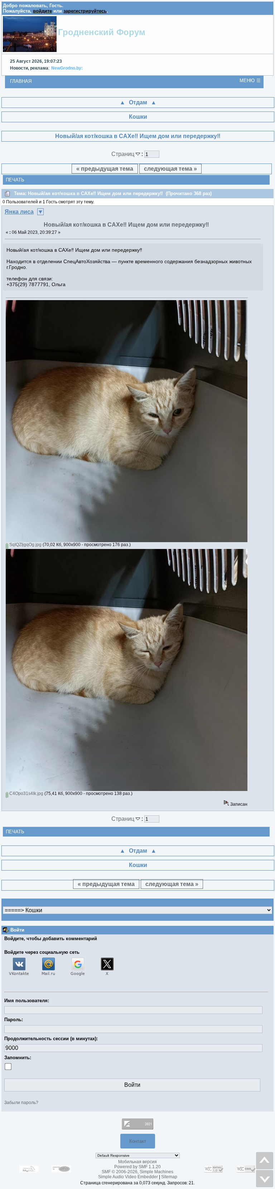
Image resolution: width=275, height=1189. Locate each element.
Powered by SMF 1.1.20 (137, 1166)
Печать (15, 180)
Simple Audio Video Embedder (128, 1176)
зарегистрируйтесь (85, 11)
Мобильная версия (137, 1161)
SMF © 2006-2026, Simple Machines (137, 1171)
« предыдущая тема (104, 169)
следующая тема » (170, 169)
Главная (21, 81)
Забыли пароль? (21, 1102)
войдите (42, 11)
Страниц (123, 154)
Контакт (137, 1141)
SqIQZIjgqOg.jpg (25, 544)
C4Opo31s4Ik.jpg (25, 793)
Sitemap (169, 1176)
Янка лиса (19, 212)
